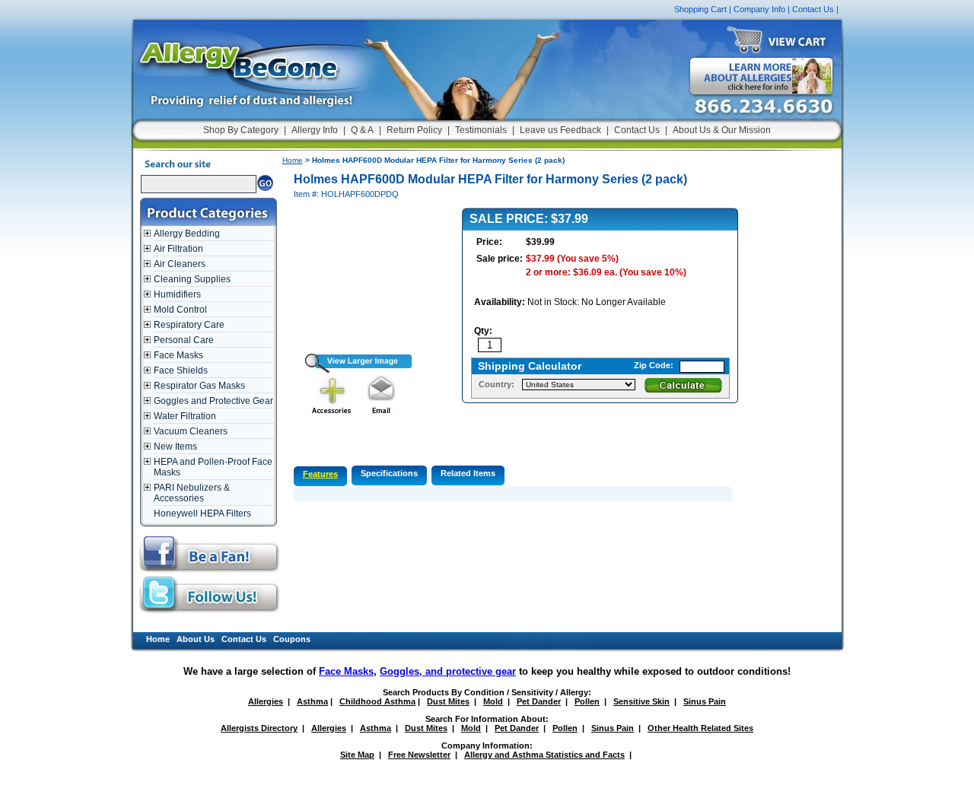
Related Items (468, 473)
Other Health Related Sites (700, 728)
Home (292, 160)
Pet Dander (539, 701)
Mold (493, 701)
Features (320, 473)
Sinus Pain (704, 701)
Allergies (265, 701)
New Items (175, 446)
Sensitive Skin (641, 701)
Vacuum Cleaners (191, 431)
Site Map (357, 754)
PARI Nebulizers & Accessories (192, 493)
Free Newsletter (419, 754)
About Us (196, 639)
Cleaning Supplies (192, 279)
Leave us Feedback (560, 130)
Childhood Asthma (377, 701)
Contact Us (813, 9)
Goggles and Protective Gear (213, 401)
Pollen (587, 701)
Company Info (759, 9)
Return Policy (414, 130)
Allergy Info (314, 130)
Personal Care (184, 340)
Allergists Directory (259, 728)
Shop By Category (241, 130)
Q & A (362, 130)
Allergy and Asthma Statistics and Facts (544, 754)
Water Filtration (185, 416)
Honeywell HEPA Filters (202, 513)
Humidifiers (177, 294)
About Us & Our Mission (722, 130)
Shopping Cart (700, 9)
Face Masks (178, 355)
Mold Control (180, 309)
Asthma (312, 701)
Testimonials (481, 130)
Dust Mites (448, 701)
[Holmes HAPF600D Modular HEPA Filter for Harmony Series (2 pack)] (353, 370)
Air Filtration (178, 248)
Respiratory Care (189, 325)
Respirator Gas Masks (199, 385)
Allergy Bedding (187, 233)
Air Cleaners (179, 264)
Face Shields (181, 370)
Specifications (389, 473)
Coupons (291, 639)
